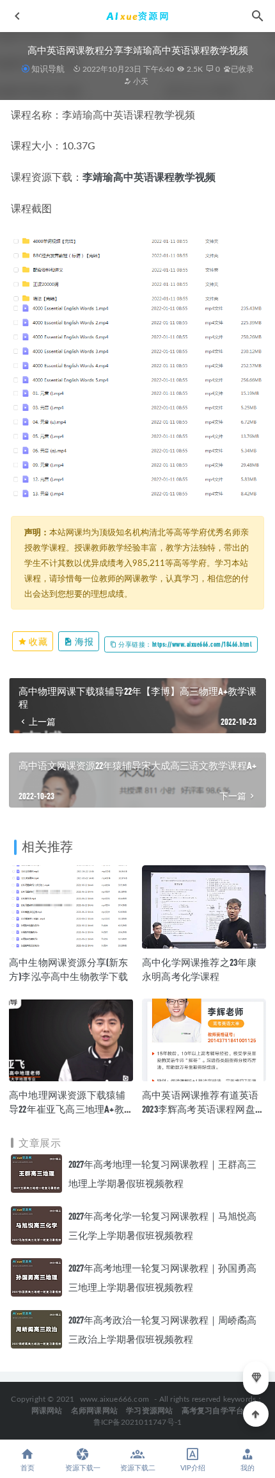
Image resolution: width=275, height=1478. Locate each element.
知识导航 (48, 68)
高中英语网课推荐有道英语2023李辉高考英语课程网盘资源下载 (203, 1109)
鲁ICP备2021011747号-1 (137, 1422)
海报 (84, 641)
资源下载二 (137, 1468)
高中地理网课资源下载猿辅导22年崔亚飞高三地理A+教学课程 (67, 1109)
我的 (247, 1468)
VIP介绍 (192, 1468)
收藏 (38, 641)
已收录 (242, 69)
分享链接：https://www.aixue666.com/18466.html (185, 644)
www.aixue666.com (114, 1399)
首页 (27, 1468)
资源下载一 (82, 1468)
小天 (139, 81)
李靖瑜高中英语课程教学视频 (149, 177)
